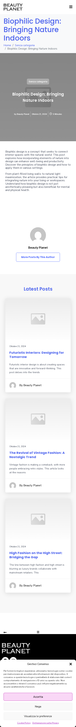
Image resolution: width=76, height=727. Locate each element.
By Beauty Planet (30, 385)
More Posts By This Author (38, 257)
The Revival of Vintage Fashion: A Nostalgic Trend (37, 455)
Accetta (38, 697)
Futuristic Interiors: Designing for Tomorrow (36, 354)
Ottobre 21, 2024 (17, 346)
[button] (70, 664)
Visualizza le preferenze (38, 716)
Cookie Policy (24, 723)
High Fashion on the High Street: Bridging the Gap (35, 555)
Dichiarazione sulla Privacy (45, 723)
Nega (38, 706)
